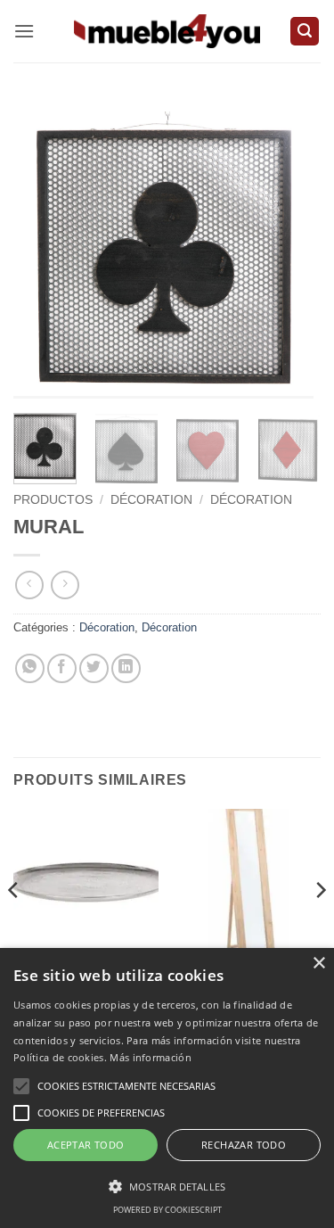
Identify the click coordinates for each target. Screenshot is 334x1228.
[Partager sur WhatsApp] (30, 668)
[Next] (292, 255)
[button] (24, 31)
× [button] (318, 963)
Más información (150, 1057)
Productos (53, 500)
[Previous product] (64, 584)
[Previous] (42, 255)
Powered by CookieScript (167, 1210)
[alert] (167, 1088)
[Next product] (29, 584)
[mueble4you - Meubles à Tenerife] (167, 30)
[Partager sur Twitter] (94, 668)
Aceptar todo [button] (86, 1144)
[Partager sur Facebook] (62, 668)
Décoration (151, 500)
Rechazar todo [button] (243, 1144)
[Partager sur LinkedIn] (126, 668)
